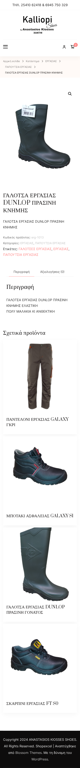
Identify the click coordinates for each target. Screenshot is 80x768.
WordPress (39, 759)
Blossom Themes (28, 753)
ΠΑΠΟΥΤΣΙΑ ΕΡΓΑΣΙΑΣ (50, 243)
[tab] (21, 272)
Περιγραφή (22, 272)
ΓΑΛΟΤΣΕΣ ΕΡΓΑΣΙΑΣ (35, 249)
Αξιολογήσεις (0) (52, 272)
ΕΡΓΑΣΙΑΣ (26, 243)
